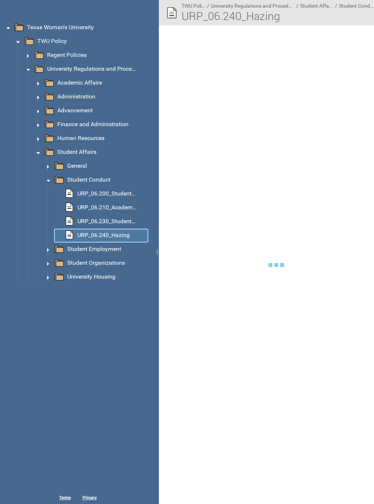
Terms (65, 497)
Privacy (90, 497)
